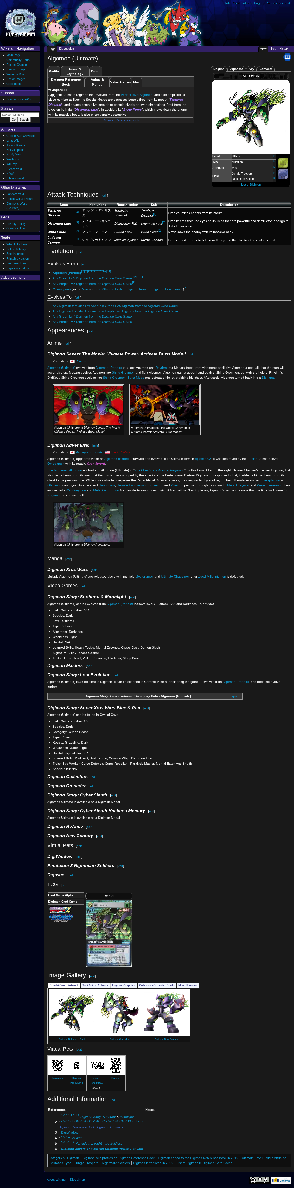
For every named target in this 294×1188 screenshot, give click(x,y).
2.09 (121, 1121)
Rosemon (156, 485)
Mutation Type (61, 1163)
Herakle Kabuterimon (132, 485)
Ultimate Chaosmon (175, 576)
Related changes (17, 249)
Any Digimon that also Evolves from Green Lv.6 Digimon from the (115, 306)
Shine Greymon (123, 372)
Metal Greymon (238, 485)
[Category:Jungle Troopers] (283, 162)
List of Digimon (251, 184)
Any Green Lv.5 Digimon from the (92, 278)
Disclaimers (78, 1179)
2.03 (83, 1121)
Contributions (242, 3)
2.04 (89, 1121)
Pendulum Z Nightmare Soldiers (99, 1143)
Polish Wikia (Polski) (20, 198)
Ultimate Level (252, 1158)
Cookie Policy (15, 228)
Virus (86, 289)
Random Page (15, 69)
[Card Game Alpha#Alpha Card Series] (61, 909)
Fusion (252, 459)
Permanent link (16, 263)
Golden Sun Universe (20, 135)
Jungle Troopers (86, 1163)
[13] (138, 277)
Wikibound (13, 159)
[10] (104, 271)
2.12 (141, 1121)
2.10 (128, 1121)
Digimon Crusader (119, 1039)
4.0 (63, 1136)
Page (51, 49)
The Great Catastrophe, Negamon (159, 470)
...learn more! (15, 178)
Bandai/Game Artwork (64, 985)
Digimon (73, 1158)
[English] (107, 452)
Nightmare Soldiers (116, 1163)
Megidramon (144, 576)
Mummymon (62, 289)
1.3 (77, 1115)
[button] (235, 696)
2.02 (76, 1121)
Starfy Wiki (13, 154)
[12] (134, 277)
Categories (57, 1158)
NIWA (10, 173)
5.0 (63, 1142)
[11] (109, 271)
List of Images (15, 79)
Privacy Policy (16, 224)
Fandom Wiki (15, 194)
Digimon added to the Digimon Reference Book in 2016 (198, 1158)
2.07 (109, 1121)
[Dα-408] (109, 933)
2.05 (96, 1121)
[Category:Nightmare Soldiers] (283, 174)
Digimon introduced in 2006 (153, 1163)
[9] (97, 271)
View (263, 49)
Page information (17, 268)
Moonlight (127, 1117)
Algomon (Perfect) (67, 273)
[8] (94, 271)
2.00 (64, 1121)
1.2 (73, 1115)
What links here (16, 244)
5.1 (68, 1142)
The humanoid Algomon (64, 470)
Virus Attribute (276, 1158)
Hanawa (81, 361)
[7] (91, 271)
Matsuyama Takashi (89, 452)
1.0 (63, 1115)
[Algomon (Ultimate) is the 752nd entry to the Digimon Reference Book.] (287, 57)
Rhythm (161, 367)
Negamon (54, 495)
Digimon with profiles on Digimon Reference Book (119, 1158)
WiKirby (11, 164)
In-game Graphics (123, 985)
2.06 (102, 1121)
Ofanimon (54, 485)
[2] (274, 155)
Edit (273, 48)
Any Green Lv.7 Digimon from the (92, 316)
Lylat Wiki (13, 140)
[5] (274, 178)
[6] (85, 271)
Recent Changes (17, 64)
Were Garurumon (270, 485)
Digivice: (115, 1078)
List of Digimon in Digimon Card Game (204, 1163)
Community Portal (18, 60)
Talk (227, 3)
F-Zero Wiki (14, 169)
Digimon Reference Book (121, 120)
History (284, 48)
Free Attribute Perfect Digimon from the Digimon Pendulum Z (138, 289)
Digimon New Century (166, 1039)
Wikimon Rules (16, 74)
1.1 (68, 1115)
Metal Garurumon (106, 490)
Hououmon (107, 485)
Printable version (17, 258)
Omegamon (56, 463)
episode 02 (203, 459)
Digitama (268, 377)
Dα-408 (76, 1138)
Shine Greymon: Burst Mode (123, 377)
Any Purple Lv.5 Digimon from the (92, 283)
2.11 (134, 1121)
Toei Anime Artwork (95, 985)
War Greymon (76, 490)
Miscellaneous (187, 985)
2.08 (115, 1121)
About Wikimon (57, 1179)
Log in (258, 3)
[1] (77, 238)
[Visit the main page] (20, 22)
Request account (278, 3)
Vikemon (177, 485)
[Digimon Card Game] (61, 918)
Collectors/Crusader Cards (157, 985)
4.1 (68, 1136)
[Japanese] (72, 361)
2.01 (70, 1121)
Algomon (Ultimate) (61, 367)
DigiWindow (57, 1078)
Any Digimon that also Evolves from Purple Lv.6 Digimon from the (115, 311)
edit (104, 195)
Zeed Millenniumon (212, 576)
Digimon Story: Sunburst (98, 1117)
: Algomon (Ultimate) (91, 1127)
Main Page (13, 55)
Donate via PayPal (18, 99)
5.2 (73, 1142)
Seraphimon (271, 480)
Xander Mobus (120, 452)
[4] (274, 172)
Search (7, 109)
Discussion (66, 48)
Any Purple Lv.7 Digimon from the (92, 321)
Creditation (13, 84)
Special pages (15, 253)
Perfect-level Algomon (137, 95)
